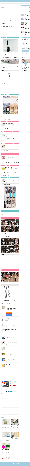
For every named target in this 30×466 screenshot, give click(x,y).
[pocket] (9, 391)
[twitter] (6, 391)
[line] (12, 391)
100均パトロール (25, 39)
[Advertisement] (10, 15)
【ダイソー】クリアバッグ (14, 437)
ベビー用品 (28, 48)
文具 (27, 53)
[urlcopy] (14, 391)
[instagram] (25, 70)
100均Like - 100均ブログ (15, 463)
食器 (24, 57)
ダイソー (3, 393)
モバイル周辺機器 (23, 49)
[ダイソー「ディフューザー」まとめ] (11, 391)
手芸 (22, 53)
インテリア (3, 394)
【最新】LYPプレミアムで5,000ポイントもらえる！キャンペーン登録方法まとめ (27, 28)
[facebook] (8, 391)
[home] (27, 70)
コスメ (25, 44)
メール (2, 409)
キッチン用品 (26, 43)
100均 (22, 39)
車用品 (22, 57)
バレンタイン (23, 48)
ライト (26, 49)
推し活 (26, 53)
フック (25, 48)
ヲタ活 (28, 49)
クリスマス (23, 44)
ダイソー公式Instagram (4, 83)
